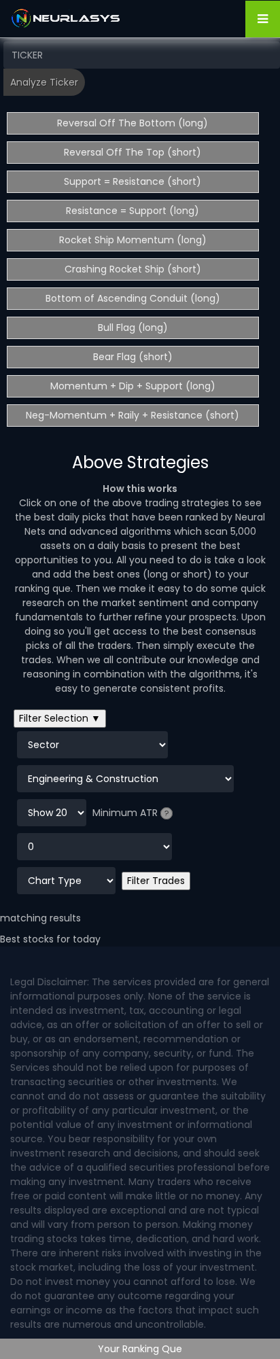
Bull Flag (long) (133, 327)
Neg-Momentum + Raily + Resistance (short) (132, 415)
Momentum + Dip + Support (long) (132, 386)
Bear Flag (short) (133, 357)
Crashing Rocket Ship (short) (133, 269)
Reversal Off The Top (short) (132, 152)
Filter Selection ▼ (60, 718)
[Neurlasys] (66, 18)
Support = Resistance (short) (132, 181)
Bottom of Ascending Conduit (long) (133, 298)
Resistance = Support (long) (132, 210)
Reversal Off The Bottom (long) (132, 123)
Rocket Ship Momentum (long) (133, 240)
